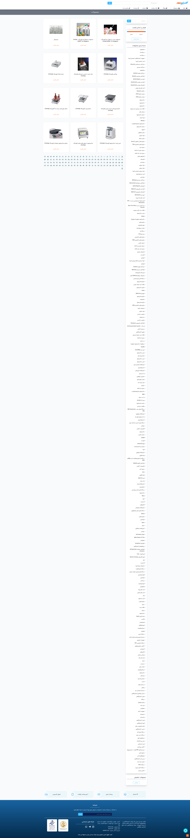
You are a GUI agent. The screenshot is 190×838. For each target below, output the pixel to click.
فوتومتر (143, 631)
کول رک (143, 440)
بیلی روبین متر (141, 382)
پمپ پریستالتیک (141, 741)
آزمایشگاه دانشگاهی (140, 528)
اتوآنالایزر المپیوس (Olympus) (138, 323)
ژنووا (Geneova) (141, 443)
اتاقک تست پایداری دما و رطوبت (137, 109)
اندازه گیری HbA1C (140, 616)
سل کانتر (143, 580)
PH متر (143, 619)
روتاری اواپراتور (141, 702)
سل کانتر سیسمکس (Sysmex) (137, 64)
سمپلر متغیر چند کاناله (139, 246)
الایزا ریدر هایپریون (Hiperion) (138, 189)
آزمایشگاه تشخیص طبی (139, 364)
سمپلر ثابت (142, 147)
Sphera (143, 513)
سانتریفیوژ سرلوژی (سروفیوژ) (138, 219)
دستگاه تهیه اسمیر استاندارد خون (137, 423)
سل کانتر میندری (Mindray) (138, 180)
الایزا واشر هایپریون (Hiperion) (138, 192)
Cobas (143, 290)
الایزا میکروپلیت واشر (140, 726)
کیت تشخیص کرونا (140, 61)
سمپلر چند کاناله (141, 388)
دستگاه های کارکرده (140, 569)
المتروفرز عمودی (141, 252)
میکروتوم (142, 299)
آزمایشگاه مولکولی (140, 452)
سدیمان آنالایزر (141, 329)
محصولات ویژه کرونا (140, 566)
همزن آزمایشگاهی (140, 696)
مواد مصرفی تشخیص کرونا (139, 171)
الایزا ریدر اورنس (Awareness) (138, 82)
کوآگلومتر (142, 586)
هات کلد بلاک (142, 658)
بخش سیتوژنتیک (140, 228)
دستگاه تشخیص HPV (140, 643)
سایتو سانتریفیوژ (141, 115)
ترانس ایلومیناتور (141, 379)
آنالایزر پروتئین (141, 747)
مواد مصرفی (142, 135)
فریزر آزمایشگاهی (140, 720)
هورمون (143, 258)
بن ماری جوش (141, 684)
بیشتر (136, 782)
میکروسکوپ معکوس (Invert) (138, 141)
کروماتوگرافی (142, 625)
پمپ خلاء (142, 705)
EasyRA (143, 347)
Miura (143, 496)
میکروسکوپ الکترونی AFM (138, 305)
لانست (143, 681)
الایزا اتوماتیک (141, 583)
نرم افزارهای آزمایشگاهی (139, 546)
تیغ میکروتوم (141, 225)
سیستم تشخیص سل (140, 690)
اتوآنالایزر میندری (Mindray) (138, 269)
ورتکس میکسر (141, 655)
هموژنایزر (142, 540)
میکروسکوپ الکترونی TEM (138, 144)
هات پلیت (142, 481)
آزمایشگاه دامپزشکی (140, 370)
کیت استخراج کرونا (140, 174)
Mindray (143, 120)
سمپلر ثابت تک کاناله (140, 153)
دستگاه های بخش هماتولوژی (138, 510)
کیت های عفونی (141, 592)
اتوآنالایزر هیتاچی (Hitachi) (138, 76)
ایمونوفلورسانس (141, 756)
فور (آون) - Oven (141, 554)
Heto (143, 472)
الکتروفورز (142, 505)
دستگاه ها (142, 52)
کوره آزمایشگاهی (141, 723)
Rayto (143, 522)
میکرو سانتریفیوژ (141, 287)
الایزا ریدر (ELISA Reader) (139, 79)
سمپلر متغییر (141, 243)
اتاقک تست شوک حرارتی (139, 284)
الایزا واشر (142, 159)
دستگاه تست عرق (140, 735)
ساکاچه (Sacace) (141, 91)
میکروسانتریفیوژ (141, 281)
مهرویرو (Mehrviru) (140, 293)
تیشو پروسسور (141, 356)
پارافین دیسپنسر (141, 406)
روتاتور (143, 687)
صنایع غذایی (142, 753)
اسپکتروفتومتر (141, 628)
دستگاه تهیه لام (141, 732)
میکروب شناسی (141, 314)
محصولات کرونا (141, 308)
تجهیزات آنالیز (141, 711)
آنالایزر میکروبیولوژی (140, 646)
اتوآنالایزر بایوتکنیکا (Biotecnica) (137, 183)
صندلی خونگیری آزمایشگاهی (138, 693)
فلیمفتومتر (142, 622)
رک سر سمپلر (142, 397)
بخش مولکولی (141, 132)
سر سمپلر (142, 341)
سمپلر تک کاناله (141, 338)
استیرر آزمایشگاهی (140, 729)
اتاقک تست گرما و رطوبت (139, 210)
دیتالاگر (143, 699)
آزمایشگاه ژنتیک (141, 484)
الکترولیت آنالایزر (141, 429)
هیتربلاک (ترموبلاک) (140, 272)
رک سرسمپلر (142, 373)
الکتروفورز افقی (141, 156)
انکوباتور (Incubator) (140, 543)
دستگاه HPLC (141, 765)
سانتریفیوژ (142, 100)
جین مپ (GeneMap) (140, 350)
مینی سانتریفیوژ (141, 213)
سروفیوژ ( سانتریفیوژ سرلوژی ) (138, 344)
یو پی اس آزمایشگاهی (139, 759)
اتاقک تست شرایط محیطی (139, 335)
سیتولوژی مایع (141, 738)
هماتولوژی (142, 49)
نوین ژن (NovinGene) (140, 195)
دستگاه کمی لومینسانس (139, 278)
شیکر (143, 661)
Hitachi (143, 216)
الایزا (144, 449)
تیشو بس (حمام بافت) (139, 446)
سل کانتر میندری (141, 67)
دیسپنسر (142, 664)
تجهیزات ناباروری (141, 640)
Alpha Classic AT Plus (139, 537)
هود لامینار (142, 117)
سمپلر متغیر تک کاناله (139, 150)
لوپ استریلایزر (141, 744)
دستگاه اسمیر (141, 634)
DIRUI (143, 394)
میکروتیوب (142, 487)
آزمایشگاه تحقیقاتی (140, 507)
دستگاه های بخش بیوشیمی (138, 490)
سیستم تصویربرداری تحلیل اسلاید (137, 637)
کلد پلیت (143, 502)
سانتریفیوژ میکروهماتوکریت (138, 123)
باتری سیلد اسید (141, 762)
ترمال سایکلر (142, 138)
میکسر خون (142, 667)
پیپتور (143, 610)
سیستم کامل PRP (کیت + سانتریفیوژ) (136, 750)
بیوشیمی (142, 162)
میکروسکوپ (142, 222)
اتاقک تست (142, 607)
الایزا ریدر (143, 255)
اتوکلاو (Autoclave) (140, 534)
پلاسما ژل (142, 717)
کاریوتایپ (142, 649)
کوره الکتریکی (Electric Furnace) (137, 557)
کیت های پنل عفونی (140, 88)
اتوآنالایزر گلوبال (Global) (139, 463)
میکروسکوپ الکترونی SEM (138, 240)
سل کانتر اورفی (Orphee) (139, 73)
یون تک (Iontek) (141, 400)
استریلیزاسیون (141, 367)
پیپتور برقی (142, 112)
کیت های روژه (141, 589)
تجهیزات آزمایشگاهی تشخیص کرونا (136, 58)
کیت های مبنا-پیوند (140, 198)
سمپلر (143, 525)
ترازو (144, 499)
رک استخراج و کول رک (140, 417)
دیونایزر (143, 385)
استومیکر (142, 714)
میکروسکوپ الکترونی (140, 237)
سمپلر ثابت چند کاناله (140, 249)
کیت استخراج (142, 598)
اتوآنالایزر (142, 519)
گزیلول (143, 129)
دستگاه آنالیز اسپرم (140, 767)
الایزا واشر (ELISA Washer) (139, 186)
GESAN (143, 437)
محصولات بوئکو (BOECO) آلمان (137, 275)
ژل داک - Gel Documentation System (136, 326)
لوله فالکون (142, 455)
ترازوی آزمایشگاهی (140, 332)
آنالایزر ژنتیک (141, 770)
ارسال (80, 814)
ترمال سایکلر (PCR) (140, 94)
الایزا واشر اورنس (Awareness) (138, 85)
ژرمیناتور (142, 675)
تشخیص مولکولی (141, 376)
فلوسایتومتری (141, 575)
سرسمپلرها (142, 317)
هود (144, 560)
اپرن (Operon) (141, 478)
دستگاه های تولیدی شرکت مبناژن (137, 572)
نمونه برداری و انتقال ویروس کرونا (137, 261)
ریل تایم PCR (142, 234)
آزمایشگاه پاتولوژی (140, 414)
